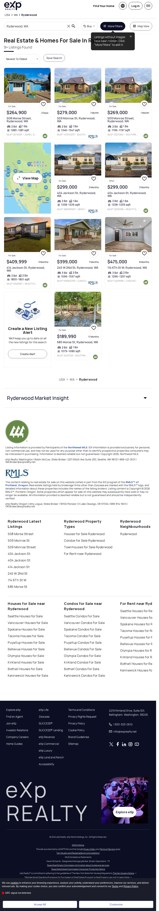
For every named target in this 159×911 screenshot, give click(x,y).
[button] (78, 397)
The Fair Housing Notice (123, 873)
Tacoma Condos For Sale (82, 636)
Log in (135, 6)
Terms (115, 886)
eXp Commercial (49, 743)
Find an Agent (14, 716)
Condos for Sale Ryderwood (84, 540)
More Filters (115, 26)
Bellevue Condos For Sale (83, 649)
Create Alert (27, 354)
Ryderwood (88, 379)
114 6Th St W (17, 580)
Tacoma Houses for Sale (26, 636)
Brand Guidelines (78, 737)
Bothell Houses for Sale (25, 669)
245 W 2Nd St (17, 573)
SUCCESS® (46, 723)
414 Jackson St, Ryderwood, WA (26, 269)
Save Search (54, 58)
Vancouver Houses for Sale (28, 623)
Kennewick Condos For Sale (84, 675)
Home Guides (14, 743)
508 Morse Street (20, 534)
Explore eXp (13, 709)
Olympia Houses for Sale (26, 656)
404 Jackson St (19, 554)
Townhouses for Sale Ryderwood (88, 547)
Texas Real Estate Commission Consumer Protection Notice (78, 869)
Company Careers (17, 737)
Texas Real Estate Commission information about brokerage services (78, 865)
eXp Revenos (47, 737)
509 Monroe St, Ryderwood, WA (76, 119)
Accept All (40, 904)
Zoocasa (44, 716)
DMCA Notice (78, 845)
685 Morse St (17, 587)
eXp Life (43, 709)
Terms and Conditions (81, 709)
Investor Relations (17, 730)
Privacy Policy (76, 723)
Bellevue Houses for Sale (26, 649)
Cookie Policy (76, 730)
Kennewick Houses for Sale (28, 675)
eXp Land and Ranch (51, 757)
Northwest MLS (77, 447)
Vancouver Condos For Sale (84, 623)
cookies (14, 883)
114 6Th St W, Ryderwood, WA (127, 268)
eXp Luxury (45, 750)
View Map (30, 178)
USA (62, 379)
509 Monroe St (19, 540)
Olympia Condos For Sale (82, 656)
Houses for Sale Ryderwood (84, 534)
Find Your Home (103, 6)
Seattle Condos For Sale (81, 616)
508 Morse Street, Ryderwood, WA (19, 119)
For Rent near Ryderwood (82, 554)
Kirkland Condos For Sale (82, 662)
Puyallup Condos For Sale (83, 642)
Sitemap (73, 743)
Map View (143, 26)
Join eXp (11, 723)
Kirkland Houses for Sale (26, 662)
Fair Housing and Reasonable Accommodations (78, 853)
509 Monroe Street (22, 547)
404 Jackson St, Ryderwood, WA (76, 194)
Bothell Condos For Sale (81, 669)
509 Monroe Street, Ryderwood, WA (120, 119)
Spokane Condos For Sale (83, 629)
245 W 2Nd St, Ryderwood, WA (77, 268)
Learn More (124, 877)
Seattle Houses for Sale (25, 616)
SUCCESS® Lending (51, 730)
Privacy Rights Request (82, 716)
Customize (116, 904)
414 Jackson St (18, 567)
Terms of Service (107, 849)
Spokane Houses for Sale (26, 629)
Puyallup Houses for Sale (26, 642)
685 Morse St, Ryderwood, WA (77, 342)
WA (72, 379)
